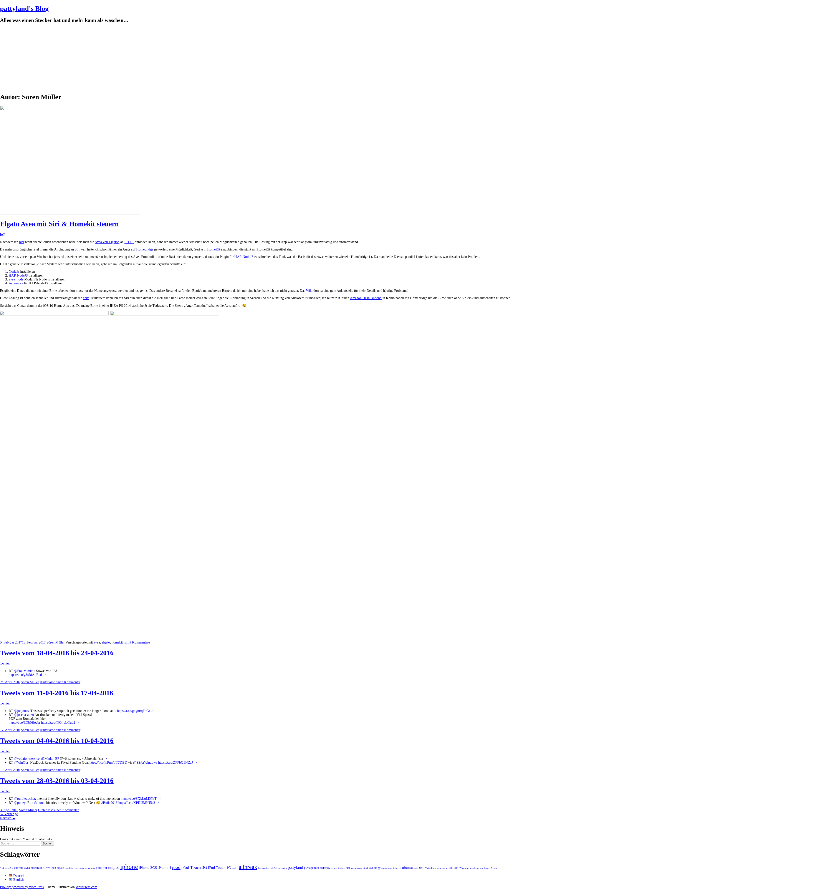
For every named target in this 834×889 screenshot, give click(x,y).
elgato (106, 642)
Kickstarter (263, 868)
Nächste (7, 818)
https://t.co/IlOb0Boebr (24, 722)
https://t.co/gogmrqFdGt (133, 711)
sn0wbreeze (356, 868)
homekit (117, 642)
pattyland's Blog (24, 8)
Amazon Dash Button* (366, 298)
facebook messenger (85, 868)
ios (109, 867)
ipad (115, 867)
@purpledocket (24, 798)
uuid (416, 868)
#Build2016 (109, 802)
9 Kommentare (139, 642)
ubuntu (407, 868)
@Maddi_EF (50, 758)
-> (44, 675)
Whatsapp (464, 868)
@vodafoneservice (27, 758)
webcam (441, 868)
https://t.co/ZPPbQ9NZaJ (175, 762)
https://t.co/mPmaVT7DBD (108, 762)
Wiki (309, 290)
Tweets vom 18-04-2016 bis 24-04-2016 (57, 653)
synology (375, 867)
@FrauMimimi (24, 671)
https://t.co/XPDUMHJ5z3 (136, 802)
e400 (53, 868)
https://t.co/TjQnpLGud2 (58, 722)
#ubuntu (39, 802)
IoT (2, 234)
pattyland (295, 867)
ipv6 (234, 868)
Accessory (16, 283)
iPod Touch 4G (219, 868)
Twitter (5, 663)
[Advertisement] (417, 58)
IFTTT (129, 242)
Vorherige (9, 814)
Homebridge (144, 249)
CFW (46, 867)
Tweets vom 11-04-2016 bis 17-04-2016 (56, 693)
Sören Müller (55, 642)
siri (126, 642)
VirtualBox (430, 868)
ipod (176, 867)
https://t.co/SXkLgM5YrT (139, 798)
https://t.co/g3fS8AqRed (25, 675)
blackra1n (37, 867)
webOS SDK (452, 868)
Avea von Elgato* (107, 242)
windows (474, 868)
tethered (397, 868)
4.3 (2, 867)
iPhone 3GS (148, 868)
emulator (69, 868)
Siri (77, 249)
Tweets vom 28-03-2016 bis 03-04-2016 (57, 781)
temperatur (386, 868)
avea (97, 642)
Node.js (14, 271)
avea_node (16, 279)
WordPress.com (86, 887)
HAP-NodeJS (243, 257)
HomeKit (213, 249)
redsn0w (325, 867)
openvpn (282, 868)
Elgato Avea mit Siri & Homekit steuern (59, 224)
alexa (9, 867)
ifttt (105, 867)
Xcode (494, 868)
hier (21, 242)
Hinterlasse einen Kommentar (60, 682)
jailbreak (247, 867)
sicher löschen (338, 868)
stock (366, 868)
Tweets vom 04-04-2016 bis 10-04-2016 (57, 741)
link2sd (273, 868)
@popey (20, 802)
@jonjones (21, 711)
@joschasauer (23, 715)
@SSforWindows (145, 762)
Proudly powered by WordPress (22, 887)
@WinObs (21, 762)
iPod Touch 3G (194, 867)
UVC (421, 868)
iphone (129, 866)
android (18, 867)
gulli (99, 867)
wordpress (485, 868)
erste (86, 298)
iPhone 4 (164, 868)
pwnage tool (311, 867)
